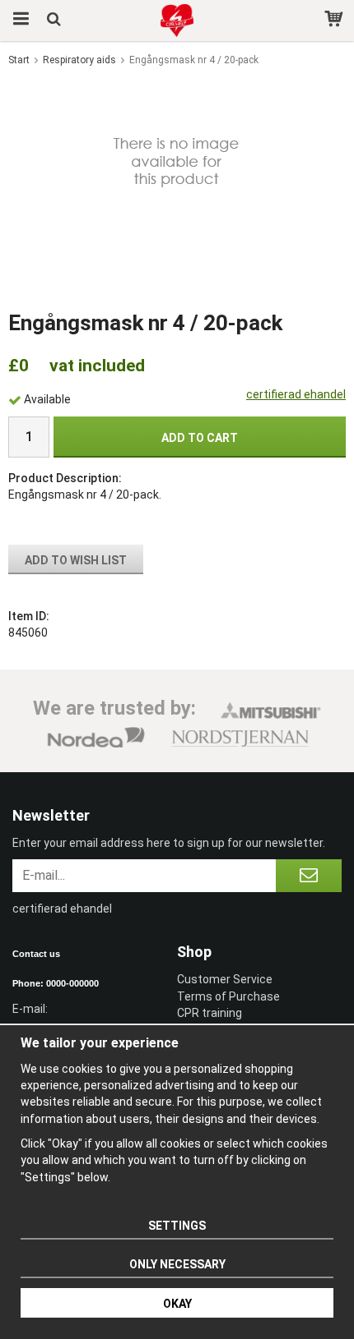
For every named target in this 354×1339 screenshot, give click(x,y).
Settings (177, 1225)
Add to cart (199, 437)
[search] (55, 20)
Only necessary (177, 1264)
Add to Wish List (76, 560)
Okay (177, 1303)
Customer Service (224, 979)
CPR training (209, 1012)
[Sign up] (309, 875)
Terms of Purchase (228, 996)
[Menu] (18, 20)
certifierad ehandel (296, 394)
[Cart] (335, 20)
